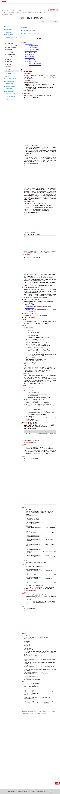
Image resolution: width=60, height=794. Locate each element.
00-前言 (6, 41)
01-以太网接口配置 (9, 43)
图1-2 (38, 157)
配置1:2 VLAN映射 (29, 308)
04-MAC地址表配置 (9, 52)
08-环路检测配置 (8, 61)
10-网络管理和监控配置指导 (10, 94)
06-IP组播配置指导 (8, 84)
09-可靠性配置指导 (8, 91)
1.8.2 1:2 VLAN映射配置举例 (35, 65)
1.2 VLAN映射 (31, 51)
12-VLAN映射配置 (9, 71)
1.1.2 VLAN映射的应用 (33, 47)
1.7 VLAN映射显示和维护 (30, 59)
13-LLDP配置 (8, 74)
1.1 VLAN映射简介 (28, 44)
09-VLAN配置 (8, 64)
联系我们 (57, 783)
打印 (49, 21)
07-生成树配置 (8, 59)
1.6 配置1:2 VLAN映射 (29, 58)
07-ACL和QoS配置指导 (9, 86)
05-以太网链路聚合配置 (10, 54)
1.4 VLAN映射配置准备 (29, 54)
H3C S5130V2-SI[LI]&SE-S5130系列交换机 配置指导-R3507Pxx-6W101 (21, 12)
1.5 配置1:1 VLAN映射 (29, 56)
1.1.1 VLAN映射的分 (33, 45)
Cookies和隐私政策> (41, 791)
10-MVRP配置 (8, 66)
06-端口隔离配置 (8, 57)
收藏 (56, 21)
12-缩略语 (6, 99)
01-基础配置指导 (8, 32)
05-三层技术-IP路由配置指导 (10, 81)
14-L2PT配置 (8, 76)
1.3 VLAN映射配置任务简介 (30, 52)
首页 (3, 10)
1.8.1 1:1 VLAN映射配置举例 (35, 63)
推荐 (43, 21)
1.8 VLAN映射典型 (30, 61)
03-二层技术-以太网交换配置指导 (11, 37)
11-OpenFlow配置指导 (9, 96)
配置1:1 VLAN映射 (29, 304)
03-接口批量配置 (8, 49)
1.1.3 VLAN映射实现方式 (34, 49)
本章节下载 (25, 30)
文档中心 (19, 10)
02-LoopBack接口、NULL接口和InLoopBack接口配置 (11, 46)
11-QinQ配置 (8, 69)
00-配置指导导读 (8, 29)
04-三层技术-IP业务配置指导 (10, 78)
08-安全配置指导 (8, 89)
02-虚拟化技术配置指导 (9, 34)
